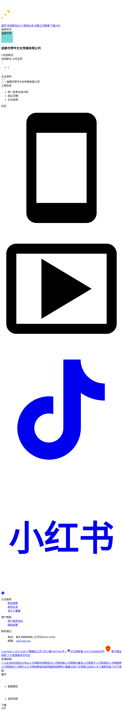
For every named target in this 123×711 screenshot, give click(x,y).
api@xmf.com (23, 641)
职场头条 (13, 607)
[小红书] (61, 589)
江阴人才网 (76, 666)
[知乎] (2, 592)
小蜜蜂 (66, 666)
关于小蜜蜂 (14, 610)
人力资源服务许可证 (18, 655)
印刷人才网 (66, 663)
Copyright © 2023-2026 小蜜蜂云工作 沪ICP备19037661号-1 (33, 651)
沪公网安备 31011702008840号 (87, 651)
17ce (3, 663)
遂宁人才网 (97, 663)
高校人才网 (15, 666)
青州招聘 (42, 663)
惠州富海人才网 (82, 663)
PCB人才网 (28, 666)
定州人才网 (53, 663)
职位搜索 (13, 603)
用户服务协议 (15, 621)
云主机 (10, 663)
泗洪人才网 (109, 663)
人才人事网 (99, 666)
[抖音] (61, 468)
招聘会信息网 (42, 666)
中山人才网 (30, 663)
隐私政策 (13, 625)
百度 (108, 666)
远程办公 (19, 663)
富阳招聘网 (56, 666)
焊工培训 (88, 666)
